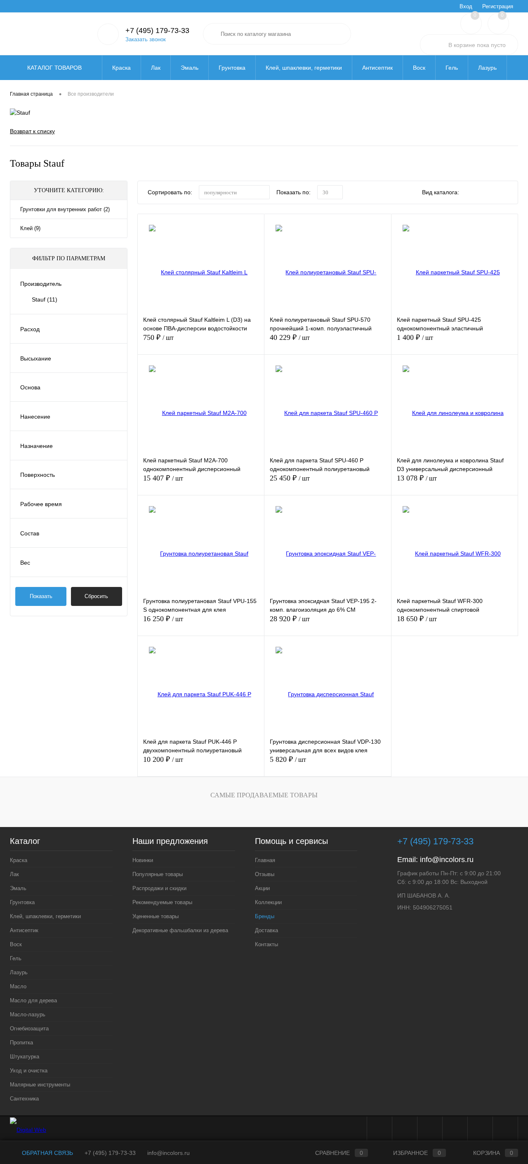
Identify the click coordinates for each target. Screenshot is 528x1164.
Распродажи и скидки (159, 888)
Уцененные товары (155, 916)
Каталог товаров (55, 67)
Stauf (44, 299)
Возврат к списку (32, 131)
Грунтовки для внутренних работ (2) (65, 209)
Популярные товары (157, 874)
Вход (466, 6)
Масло (18, 986)
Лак (14, 874)
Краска (18, 860)
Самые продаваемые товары (264, 795)
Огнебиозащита (29, 1028)
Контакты (197, 6)
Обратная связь (46, 1153)
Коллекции (104, 6)
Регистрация (497, 6)
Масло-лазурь (27, 1014)
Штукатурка (24, 1056)
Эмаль (18, 888)
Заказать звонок (145, 39)
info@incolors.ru (447, 859)
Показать (41, 596)
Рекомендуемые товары (162, 902)
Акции (75, 6)
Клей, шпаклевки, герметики (45, 916)
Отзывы (48, 6)
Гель (15, 958)
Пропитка (21, 1042)
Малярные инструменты (40, 1085)
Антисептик (24, 930)
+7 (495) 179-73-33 (110, 1153)
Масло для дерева (33, 1000)
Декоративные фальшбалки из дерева (180, 930)
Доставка (166, 6)
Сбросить (96, 596)
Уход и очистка (28, 1070)
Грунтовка (22, 902)
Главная (19, 6)
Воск (16, 944)
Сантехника (24, 1099)
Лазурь (19, 972)
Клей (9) (30, 228)
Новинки (142, 860)
